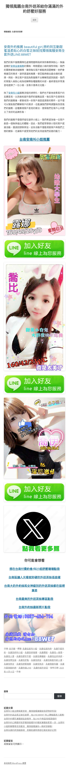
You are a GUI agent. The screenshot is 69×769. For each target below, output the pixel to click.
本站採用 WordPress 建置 (15, 763)
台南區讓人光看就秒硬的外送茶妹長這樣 (34, 577)
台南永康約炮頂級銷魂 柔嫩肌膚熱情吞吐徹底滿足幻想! (30, 730)
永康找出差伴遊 (55, 656)
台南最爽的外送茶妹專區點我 (34, 599)
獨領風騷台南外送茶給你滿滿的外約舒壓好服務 (34, 9)
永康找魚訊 (38, 663)
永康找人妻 (9, 656)
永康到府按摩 (31, 652)
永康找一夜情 (56, 652)
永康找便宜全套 (23, 656)
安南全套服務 (17, 65)
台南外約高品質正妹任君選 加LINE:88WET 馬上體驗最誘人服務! (34, 714)
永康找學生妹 (10, 660)
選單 (34, 20)
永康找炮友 (36, 660)
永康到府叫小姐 (15, 652)
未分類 (12, 648)
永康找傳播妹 (39, 656)
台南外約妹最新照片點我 (34, 607)
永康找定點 (23, 660)
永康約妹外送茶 (40, 667)
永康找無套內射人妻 (52, 660)
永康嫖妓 (43, 652)
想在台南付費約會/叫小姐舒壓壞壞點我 (34, 569)
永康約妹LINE (24, 667)
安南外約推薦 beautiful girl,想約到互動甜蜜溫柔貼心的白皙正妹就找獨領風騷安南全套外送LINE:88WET (34, 51)
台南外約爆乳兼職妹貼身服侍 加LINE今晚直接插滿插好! (30, 718)
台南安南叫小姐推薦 (34, 139)
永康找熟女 (9, 663)
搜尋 (6, 691)
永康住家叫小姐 (29, 648)
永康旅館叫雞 (52, 663)
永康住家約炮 (45, 648)
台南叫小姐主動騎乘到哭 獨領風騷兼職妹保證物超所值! (30, 711)
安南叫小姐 (14, 92)
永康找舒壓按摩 (23, 663)
